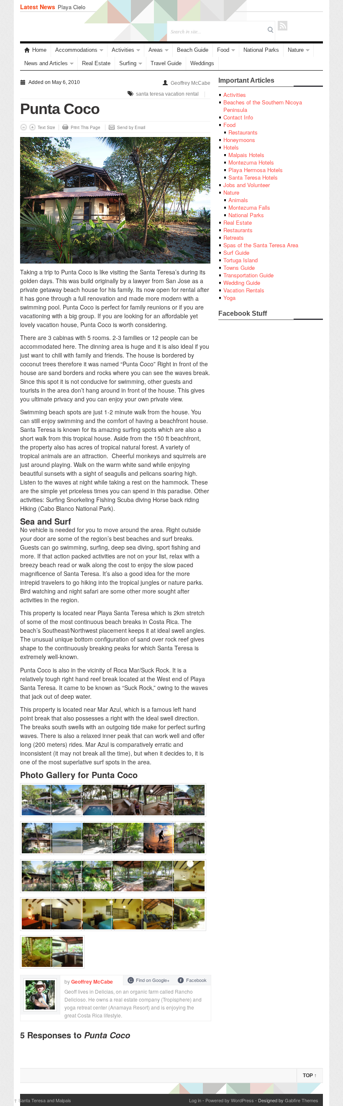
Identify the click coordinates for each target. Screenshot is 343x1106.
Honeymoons (239, 140)
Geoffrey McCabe (190, 83)
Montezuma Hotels (251, 162)
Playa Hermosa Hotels (255, 170)
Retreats (233, 237)
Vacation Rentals (243, 290)
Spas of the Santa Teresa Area (260, 245)
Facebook (196, 980)
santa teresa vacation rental (167, 94)
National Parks (261, 50)
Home (39, 50)
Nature (296, 50)
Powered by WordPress (229, 1100)
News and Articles (46, 63)
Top (310, 1075)
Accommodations (76, 50)
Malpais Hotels (246, 155)
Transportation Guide (248, 275)
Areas (155, 50)
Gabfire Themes (301, 1100)
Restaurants (243, 132)
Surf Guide (236, 252)
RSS (282, 25)
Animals (238, 200)
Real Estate (96, 63)
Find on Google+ (152, 980)
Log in (195, 1100)
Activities (123, 50)
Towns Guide (239, 267)
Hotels (231, 147)
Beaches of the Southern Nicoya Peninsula (262, 106)
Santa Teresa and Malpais (42, 1100)
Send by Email (131, 127)
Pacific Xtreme (76, 7)
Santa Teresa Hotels (253, 177)
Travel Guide (166, 63)
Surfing (127, 63)
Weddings (202, 63)
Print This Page (85, 127)
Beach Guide (192, 50)
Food (223, 50)
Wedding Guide (241, 283)
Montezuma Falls (249, 207)
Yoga (229, 298)
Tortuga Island (240, 260)
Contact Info (238, 117)
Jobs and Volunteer (246, 185)
